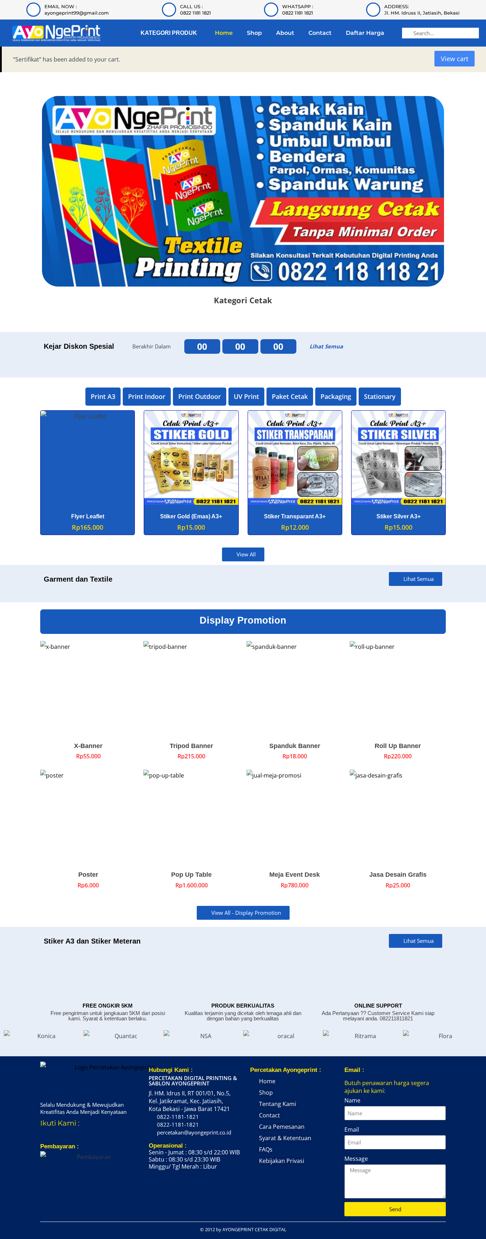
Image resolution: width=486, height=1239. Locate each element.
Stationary (380, 396)
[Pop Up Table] (191, 818)
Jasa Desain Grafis (398, 874)
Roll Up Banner (398, 745)
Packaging (336, 396)
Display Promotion (243, 620)
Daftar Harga (365, 33)
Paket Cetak (290, 396)
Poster (88, 874)
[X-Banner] (88, 689)
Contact (320, 33)
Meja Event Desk (294, 874)
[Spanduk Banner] (295, 689)
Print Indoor (146, 396)
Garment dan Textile (78, 579)
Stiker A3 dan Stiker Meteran (92, 941)
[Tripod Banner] (191, 689)
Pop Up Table (191, 874)
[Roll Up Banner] (398, 689)
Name (352, 1100)
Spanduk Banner (294, 745)
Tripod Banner (191, 745)
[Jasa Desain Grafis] (398, 818)
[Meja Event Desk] (295, 818)
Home (224, 33)
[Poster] (88, 818)
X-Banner (88, 745)
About (285, 33)
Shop (254, 33)
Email (351, 1129)
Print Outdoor (199, 396)
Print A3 (103, 396)
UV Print (246, 396)
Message (356, 1159)
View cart (454, 58)
